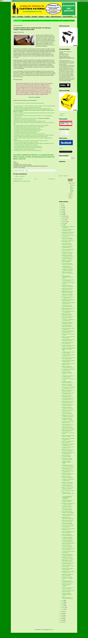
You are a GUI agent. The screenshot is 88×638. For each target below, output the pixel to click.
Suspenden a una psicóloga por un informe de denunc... (67, 504)
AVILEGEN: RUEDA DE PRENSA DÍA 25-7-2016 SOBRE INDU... (68, 349)
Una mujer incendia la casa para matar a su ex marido (68, 346)
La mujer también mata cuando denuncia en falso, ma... (67, 340)
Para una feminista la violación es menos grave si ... (67, 526)
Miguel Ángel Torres (17, 62)
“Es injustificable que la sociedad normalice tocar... (67, 267)
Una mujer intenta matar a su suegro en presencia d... (67, 258)
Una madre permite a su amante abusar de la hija (24, 149)
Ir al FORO (27, 16)
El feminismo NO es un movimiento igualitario (66, 456)
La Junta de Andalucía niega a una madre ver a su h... (67, 399)
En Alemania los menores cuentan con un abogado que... (67, 578)
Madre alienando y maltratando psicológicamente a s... (67, 445)
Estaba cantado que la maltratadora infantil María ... (67, 518)
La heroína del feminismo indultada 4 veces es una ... (67, 408)
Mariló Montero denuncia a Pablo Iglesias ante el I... (66, 314)
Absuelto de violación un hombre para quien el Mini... (67, 598)
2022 (62, 204)
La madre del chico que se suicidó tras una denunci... (67, 253)
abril (63, 604)
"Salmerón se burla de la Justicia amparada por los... (67, 367)
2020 (62, 207)
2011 (62, 618)
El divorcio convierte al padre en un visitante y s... (67, 236)
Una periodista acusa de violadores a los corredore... (67, 558)
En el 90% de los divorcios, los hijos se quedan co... (67, 442)
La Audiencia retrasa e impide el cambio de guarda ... (67, 361)
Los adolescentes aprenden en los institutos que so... (67, 376)
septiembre (64, 221)
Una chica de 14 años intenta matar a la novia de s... (67, 250)
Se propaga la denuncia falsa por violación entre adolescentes (27, 130)
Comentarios (63, 133)
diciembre (64, 216)
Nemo (71, 194)
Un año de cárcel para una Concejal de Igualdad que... (67, 555)
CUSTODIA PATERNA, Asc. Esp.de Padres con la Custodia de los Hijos (72, 188)
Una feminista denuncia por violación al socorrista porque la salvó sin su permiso (31, 140)
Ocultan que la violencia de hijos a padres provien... (68, 337)
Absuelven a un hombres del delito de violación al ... (67, 575)
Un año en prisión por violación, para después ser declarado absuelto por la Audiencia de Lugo (33, 143)
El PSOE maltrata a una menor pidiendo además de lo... (67, 430)
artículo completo (34, 97)
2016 (62, 214)
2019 (62, 209)
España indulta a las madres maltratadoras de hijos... (67, 560)
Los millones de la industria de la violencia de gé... (67, 480)
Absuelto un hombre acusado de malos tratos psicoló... (67, 450)
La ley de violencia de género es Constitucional (68, 227)
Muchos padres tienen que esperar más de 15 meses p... (68, 428)
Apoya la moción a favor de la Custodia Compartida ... (67, 563)
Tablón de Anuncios (56, 16)
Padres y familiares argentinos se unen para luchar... (67, 549)
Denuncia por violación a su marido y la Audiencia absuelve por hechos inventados (31, 125)
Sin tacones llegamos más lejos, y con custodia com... (67, 312)
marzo (63, 605)
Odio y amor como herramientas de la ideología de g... (68, 388)
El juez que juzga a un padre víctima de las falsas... (67, 425)
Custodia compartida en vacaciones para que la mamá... (66, 594)
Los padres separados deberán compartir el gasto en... (67, 332)
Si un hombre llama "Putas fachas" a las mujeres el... (67, 546)
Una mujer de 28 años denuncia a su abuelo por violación (26, 142)
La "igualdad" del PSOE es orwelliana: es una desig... (67, 419)
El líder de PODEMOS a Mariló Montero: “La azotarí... (67, 436)
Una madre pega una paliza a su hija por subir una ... (67, 297)
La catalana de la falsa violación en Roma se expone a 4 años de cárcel (29, 126)
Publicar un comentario (19, 176)
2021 (62, 205)
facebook (41, 16)
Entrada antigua (51, 178)
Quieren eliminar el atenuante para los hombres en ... (67, 343)
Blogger (51, 629)
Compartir (61, 148)
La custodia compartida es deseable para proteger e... (67, 538)
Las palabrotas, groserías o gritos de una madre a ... (67, 506)
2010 (62, 620)
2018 (62, 211)
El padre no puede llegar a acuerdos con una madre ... (67, 238)
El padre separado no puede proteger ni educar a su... (67, 402)
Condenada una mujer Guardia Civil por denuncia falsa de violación (28, 129)
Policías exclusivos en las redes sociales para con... (67, 439)
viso (71, 197)
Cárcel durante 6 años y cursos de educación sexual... (67, 393)
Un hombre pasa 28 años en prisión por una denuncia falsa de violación (29, 103)
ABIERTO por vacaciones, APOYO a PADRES (66, 261)
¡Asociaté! (34, 16)
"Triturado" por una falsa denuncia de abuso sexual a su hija (26, 118)
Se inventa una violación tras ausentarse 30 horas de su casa (27, 128)
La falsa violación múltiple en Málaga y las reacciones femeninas (27, 146)
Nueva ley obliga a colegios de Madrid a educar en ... (67, 309)
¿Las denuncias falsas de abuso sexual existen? (68, 552)
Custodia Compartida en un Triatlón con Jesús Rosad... (67, 286)
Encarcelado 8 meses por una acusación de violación (25, 132)
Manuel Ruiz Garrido (18, 76)
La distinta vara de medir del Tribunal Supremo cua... (67, 468)
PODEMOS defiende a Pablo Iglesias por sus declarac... (67, 292)
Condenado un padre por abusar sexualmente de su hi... (67, 273)
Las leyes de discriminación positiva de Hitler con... (67, 247)
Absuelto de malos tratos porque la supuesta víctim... (67, 477)
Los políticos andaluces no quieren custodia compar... (67, 485)
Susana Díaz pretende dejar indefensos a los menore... (67, 295)
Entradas (63, 131)
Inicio (13, 16)
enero (63, 609)
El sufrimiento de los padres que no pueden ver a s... (68, 572)
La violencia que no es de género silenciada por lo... (67, 306)
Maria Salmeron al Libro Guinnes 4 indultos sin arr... (67, 382)
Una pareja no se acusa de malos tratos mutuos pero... (67, 483)
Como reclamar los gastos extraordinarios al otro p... (67, 509)
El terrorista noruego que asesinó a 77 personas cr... (67, 413)
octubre (63, 219)
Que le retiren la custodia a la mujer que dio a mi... (67, 241)
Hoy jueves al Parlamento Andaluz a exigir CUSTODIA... (68, 512)
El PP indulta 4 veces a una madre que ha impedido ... (67, 459)
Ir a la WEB (20, 16)
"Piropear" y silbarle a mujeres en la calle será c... (67, 566)
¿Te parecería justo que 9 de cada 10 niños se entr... (67, 410)
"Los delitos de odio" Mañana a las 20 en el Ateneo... (67, 320)
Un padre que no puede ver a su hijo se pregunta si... (67, 515)
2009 (62, 622)
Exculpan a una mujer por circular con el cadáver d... (67, 385)
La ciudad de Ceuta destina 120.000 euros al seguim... (67, 270)
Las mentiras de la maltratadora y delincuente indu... (67, 303)
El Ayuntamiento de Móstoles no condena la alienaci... (67, 300)
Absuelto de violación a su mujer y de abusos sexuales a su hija (27, 107)
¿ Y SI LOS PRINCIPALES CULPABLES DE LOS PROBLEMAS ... (66, 497)
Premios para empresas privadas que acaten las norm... (66, 373)
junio (63, 600)
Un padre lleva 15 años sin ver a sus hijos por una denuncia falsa (27, 150)
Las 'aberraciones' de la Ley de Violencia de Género (67, 591)
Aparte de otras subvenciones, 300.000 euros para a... (67, 391)
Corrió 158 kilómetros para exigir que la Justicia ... (66, 326)
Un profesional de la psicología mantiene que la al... (67, 355)
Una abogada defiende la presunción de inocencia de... (67, 581)
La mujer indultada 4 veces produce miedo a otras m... (67, 264)
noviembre (64, 217)
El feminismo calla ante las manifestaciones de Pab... (67, 255)
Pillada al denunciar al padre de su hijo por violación (24, 119)
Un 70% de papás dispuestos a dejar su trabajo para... (67, 532)
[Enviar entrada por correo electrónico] (27, 170)
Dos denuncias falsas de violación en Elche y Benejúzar (25, 144)
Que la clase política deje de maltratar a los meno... (67, 405)
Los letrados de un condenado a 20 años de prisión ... (68, 529)
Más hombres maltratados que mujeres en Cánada (67, 474)
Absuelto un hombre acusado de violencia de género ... (67, 488)
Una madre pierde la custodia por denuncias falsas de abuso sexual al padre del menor (32, 108)
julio (63, 224)
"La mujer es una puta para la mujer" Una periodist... (67, 588)
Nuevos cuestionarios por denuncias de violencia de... (67, 535)
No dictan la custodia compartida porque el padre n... (67, 493)
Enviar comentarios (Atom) (24, 181)
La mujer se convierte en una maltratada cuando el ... (67, 230)
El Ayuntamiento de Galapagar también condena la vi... (67, 233)
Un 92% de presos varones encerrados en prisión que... (67, 466)
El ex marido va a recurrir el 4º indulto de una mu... (67, 447)
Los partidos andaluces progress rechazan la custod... (66, 462)
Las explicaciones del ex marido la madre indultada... (67, 352)
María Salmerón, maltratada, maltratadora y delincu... (67, 323)
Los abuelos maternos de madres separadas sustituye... (66, 584)
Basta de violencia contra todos (67, 490)
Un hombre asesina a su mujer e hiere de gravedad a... (67, 280)
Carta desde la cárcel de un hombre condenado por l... (67, 541)
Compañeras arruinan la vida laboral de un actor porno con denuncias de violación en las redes (34, 135)
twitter (47, 16)
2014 (62, 613)
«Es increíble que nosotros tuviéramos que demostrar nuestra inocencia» (29, 133)
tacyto (71, 196)
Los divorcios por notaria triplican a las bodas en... (67, 244)
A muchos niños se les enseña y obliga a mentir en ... (67, 364)
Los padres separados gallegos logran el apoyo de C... (67, 543)
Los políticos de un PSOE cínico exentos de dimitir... (67, 422)
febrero (63, 607)
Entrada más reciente (18, 178)
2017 (62, 212)
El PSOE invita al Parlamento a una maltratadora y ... (67, 471)
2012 (62, 616)
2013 (62, 615)
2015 (62, 611)
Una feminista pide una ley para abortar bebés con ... (67, 329)
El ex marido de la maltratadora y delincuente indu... (67, 370)
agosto (63, 223)
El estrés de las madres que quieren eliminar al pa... (67, 289)
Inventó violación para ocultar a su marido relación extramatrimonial (28, 147)
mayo (63, 602)
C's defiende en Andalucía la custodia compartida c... (67, 501)
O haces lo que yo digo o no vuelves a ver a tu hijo (67, 317)
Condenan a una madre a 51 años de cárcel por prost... (67, 521)
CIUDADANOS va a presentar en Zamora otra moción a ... (67, 416)
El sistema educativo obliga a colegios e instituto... (67, 569)
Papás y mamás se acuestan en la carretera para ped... (67, 358)
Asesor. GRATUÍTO (67, 16)
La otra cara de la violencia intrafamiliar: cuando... (66, 396)
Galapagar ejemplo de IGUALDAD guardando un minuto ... (67, 277)
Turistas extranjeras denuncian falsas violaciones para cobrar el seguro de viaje (30, 136)
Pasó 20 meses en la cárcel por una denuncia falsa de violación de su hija (29, 121)
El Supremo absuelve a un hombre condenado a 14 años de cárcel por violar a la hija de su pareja (34, 105)
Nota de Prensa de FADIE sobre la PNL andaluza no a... (67, 453)
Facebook (62, 113)
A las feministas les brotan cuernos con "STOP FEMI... (67, 523)
